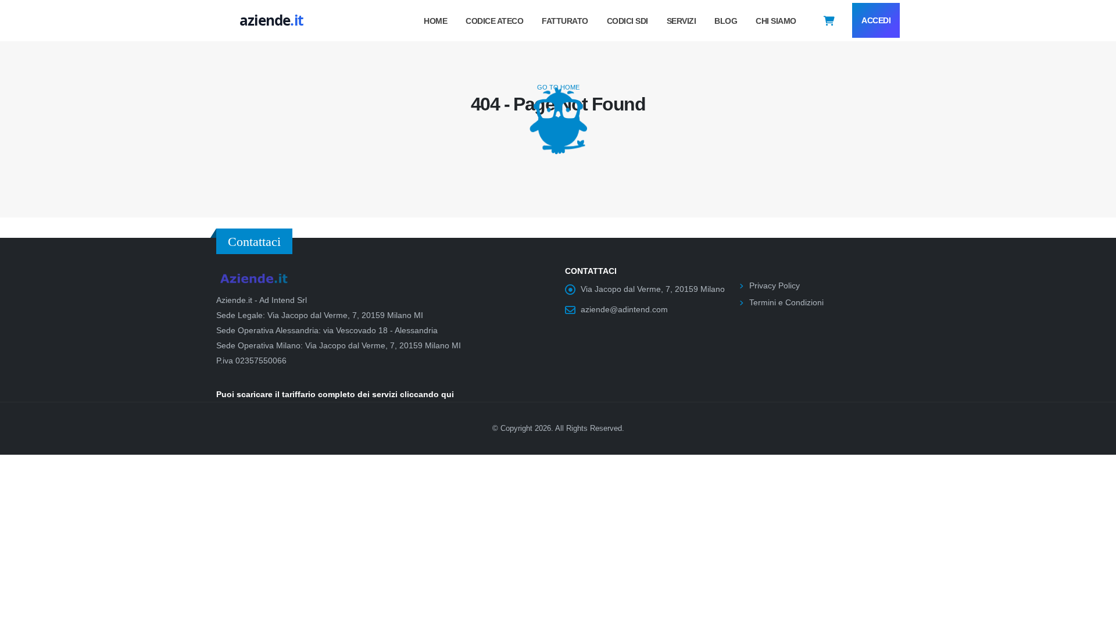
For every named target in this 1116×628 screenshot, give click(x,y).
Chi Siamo (776, 21)
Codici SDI (627, 21)
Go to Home (558, 87)
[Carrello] (829, 20)
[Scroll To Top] (1095, 615)
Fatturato (565, 21)
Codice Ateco (494, 21)
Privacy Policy (774, 285)
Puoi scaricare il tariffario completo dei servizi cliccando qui (335, 394)
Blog (725, 21)
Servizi (681, 21)
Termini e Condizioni (786, 302)
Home (435, 21)
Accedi (875, 20)
